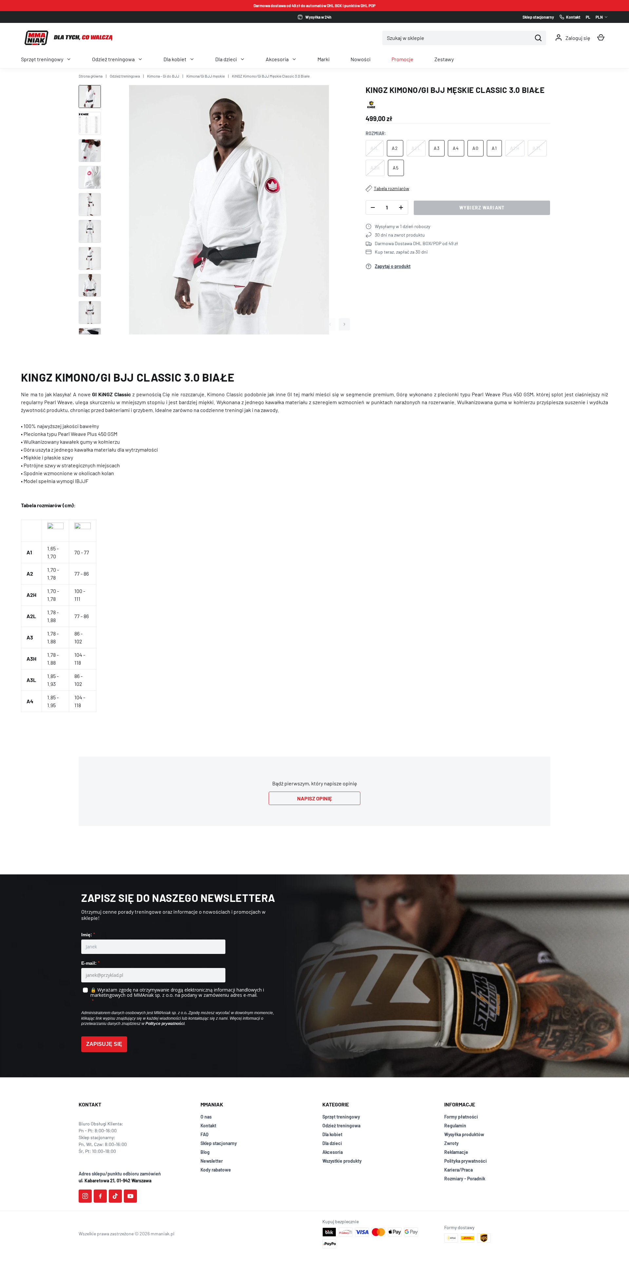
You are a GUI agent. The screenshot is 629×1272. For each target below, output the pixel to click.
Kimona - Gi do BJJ (163, 76)
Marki (323, 59)
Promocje (402, 59)
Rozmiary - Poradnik (464, 1178)
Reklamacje (456, 1152)
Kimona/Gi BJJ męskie (205, 76)
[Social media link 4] (130, 1196)
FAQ (204, 1134)
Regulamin (455, 1125)
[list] (229, 209)
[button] (601, 37)
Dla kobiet (174, 59)
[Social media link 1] (85, 1196)
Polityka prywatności (465, 1161)
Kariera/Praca (458, 1170)
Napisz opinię (314, 798)
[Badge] (371, 104)
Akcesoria (277, 59)
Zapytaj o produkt (392, 266)
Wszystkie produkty (342, 1161)
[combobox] (457, 38)
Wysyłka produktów (464, 1134)
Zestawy (444, 59)
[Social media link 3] (115, 1196)
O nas (206, 1117)
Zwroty (451, 1143)
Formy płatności (461, 1117)
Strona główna (91, 76)
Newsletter (211, 1161)
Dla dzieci (226, 59)
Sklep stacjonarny (218, 1143)
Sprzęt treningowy (42, 59)
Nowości (361, 59)
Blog (205, 1152)
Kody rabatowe (215, 1170)
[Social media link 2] (100, 1196)
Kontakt (208, 1125)
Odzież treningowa (113, 59)
